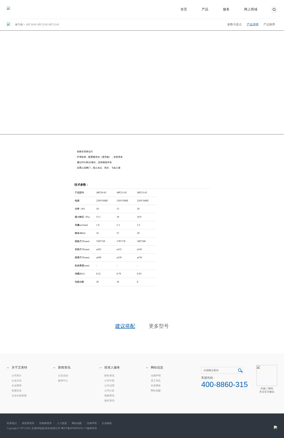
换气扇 (19, 24)
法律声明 (156, 375)
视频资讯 (109, 395)
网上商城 (250, 9)
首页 (183, 9)
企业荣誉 (17, 385)
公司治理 (109, 385)
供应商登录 (28, 423)
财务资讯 (109, 375)
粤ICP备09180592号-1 (73, 428)
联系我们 (12, 423)
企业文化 (17, 380)
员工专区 (156, 380)
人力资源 (62, 423)
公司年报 (109, 380)
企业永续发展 (19, 395)
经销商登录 (45, 423)
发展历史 (17, 390)
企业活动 (63, 375)
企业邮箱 (107, 423)
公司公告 (109, 390)
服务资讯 (109, 400)
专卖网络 (156, 385)
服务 (226, 9)
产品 (205, 9)
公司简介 (17, 375)
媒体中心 (63, 380)
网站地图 (156, 390)
